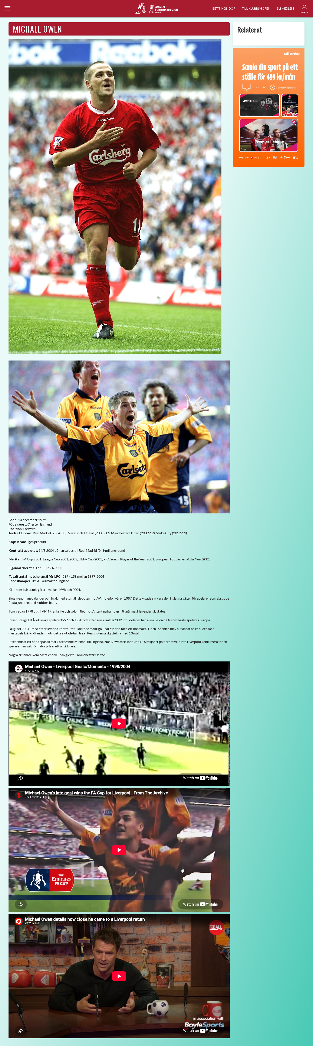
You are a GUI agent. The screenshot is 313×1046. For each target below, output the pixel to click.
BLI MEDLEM (285, 8)
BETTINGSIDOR (223, 8)
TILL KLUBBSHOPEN (256, 8)
